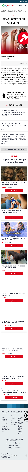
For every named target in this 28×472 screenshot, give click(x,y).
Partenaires (14, 462)
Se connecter (23, 2)
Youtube (13, 438)
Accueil (20, 6)
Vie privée (20, 454)
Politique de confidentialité (13, 458)
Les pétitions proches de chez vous (5, 444)
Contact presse (20, 446)
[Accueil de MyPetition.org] (8, 5)
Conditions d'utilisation (14, 461)
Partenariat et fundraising (5, 439)
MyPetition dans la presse (21, 442)
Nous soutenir (14, 453)
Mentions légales (13, 459)
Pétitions (8, 10)
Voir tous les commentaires (14, 149)
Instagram (14, 436)
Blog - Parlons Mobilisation (5, 434)
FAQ (6, 454)
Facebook (13, 430)
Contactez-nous (12, 454)
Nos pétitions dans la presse (20, 436)
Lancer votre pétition (4, 430)
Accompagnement (6, 436)
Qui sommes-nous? (20, 431)
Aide (20, 453)
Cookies (14, 456)
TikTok (13, 432)
